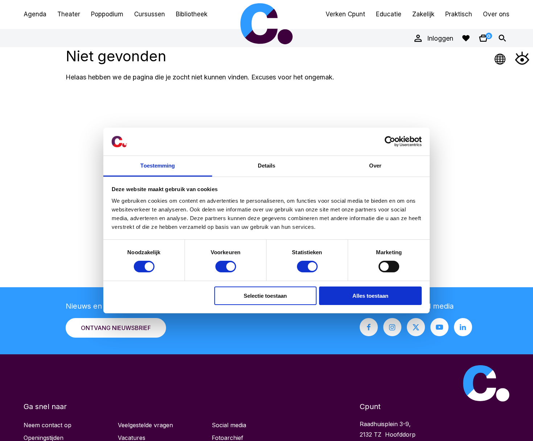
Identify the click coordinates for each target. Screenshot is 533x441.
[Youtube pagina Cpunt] (439, 327)
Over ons (496, 14)
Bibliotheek (191, 14)
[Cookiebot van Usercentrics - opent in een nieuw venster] (390, 141)
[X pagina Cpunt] (416, 327)
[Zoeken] (502, 38)
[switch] (225, 266)
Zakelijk (423, 14)
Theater (68, 14)
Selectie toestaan (265, 296)
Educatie (388, 14)
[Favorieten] (465, 38)
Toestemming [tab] (157, 165)
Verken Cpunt (345, 14)
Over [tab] (375, 165)
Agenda (35, 14)
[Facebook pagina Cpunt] (369, 327)
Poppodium (107, 14)
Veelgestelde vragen (145, 425)
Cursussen (149, 14)
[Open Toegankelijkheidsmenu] (522, 58)
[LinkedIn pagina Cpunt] (463, 327)
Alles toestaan (370, 296)
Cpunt (266, 23)
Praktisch (458, 14)
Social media (229, 425)
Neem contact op (47, 425)
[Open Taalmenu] (500, 58)
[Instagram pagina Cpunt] (392, 327)
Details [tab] (267, 165)
